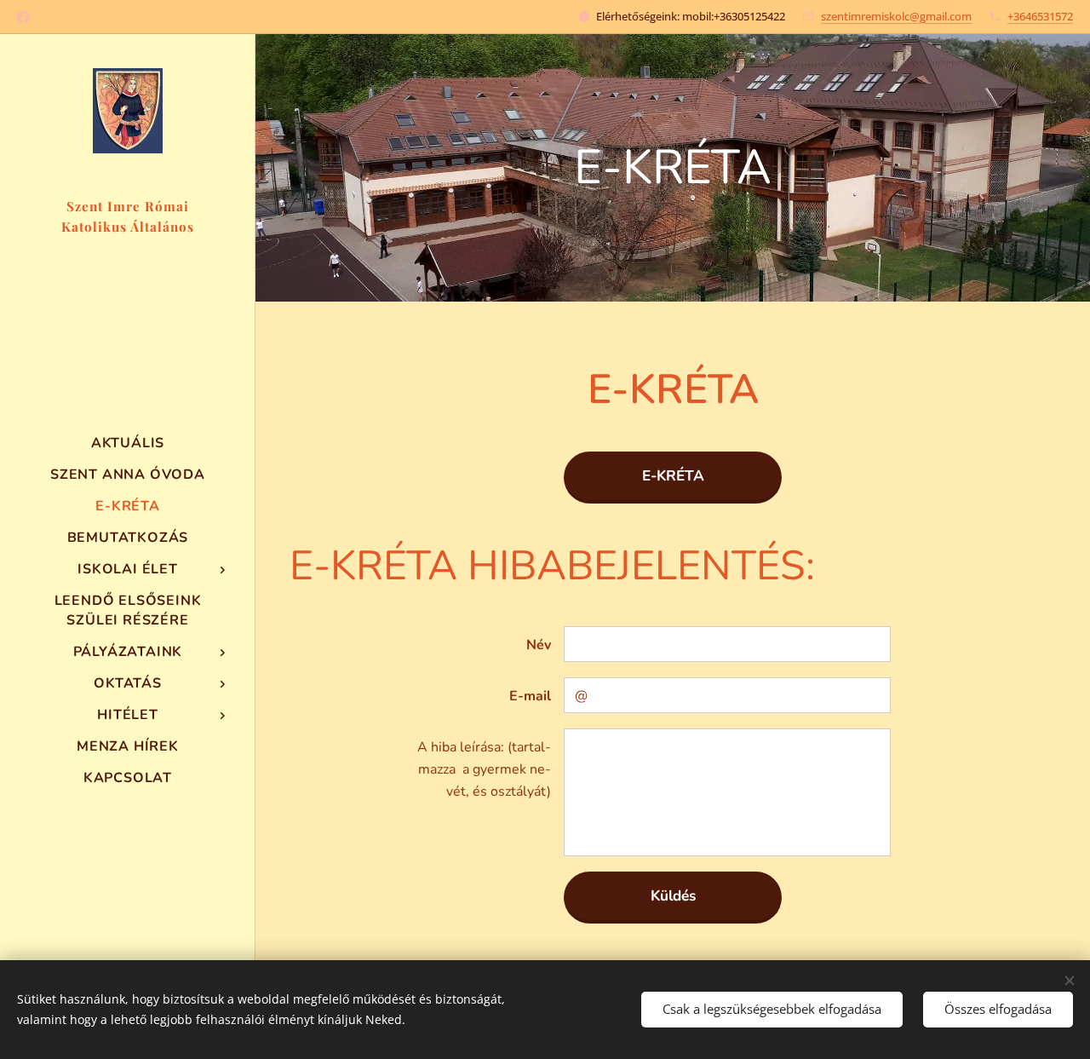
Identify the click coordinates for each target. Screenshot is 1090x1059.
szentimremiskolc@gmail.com (896, 16)
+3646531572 (1040, 16)
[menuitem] (127, 443)
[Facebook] (23, 17)
